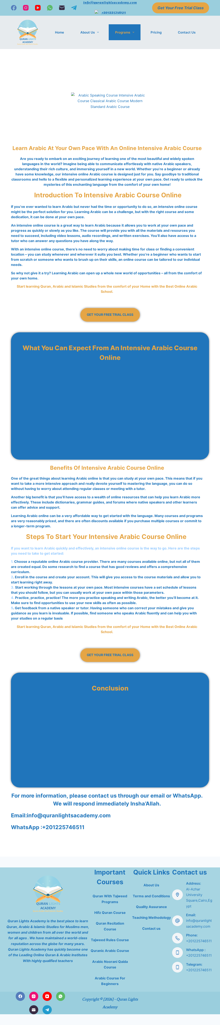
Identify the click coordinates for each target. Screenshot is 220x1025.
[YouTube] (38, 8)
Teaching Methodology (151, 917)
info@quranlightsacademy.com (69, 815)
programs (122, 32)
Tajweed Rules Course (110, 940)
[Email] (62, 8)
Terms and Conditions (151, 896)
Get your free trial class (180, 8)
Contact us (187, 32)
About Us (87, 32)
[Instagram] (26, 8)
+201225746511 (113, 11)
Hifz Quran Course (110, 912)
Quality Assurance (151, 907)
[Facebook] (14, 8)
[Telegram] (74, 8)
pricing (156, 32)
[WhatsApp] (50, 8)
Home (59, 32)
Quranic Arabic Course (110, 950)
